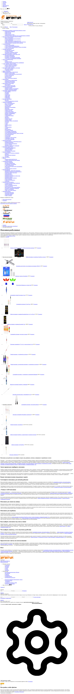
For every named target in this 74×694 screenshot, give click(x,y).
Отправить (24, 590)
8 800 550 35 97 (30, 22)
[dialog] (37, 644)
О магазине (7, 565)
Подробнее (30, 681)
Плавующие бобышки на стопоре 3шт (23, 285)
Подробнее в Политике (19, 691)
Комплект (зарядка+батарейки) (21, 276)
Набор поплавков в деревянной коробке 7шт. (16, 324)
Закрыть (2, 592)
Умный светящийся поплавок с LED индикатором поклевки (22, 247)
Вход (11, 26)
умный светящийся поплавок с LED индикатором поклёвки (49, 498)
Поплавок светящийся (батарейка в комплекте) (22, 414)
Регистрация (14, 26)
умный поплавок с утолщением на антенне (42, 463)
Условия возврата (8, 576)
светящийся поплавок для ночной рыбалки (25, 463)
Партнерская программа (10, 583)
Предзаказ (7, 566)
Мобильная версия (4, 562)
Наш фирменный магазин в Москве (12, 572)
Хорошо (2, 683)
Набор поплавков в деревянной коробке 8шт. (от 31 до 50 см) (22, 314)
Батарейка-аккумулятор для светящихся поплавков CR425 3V (28, 266)
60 (7, 236)
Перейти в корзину (13, 203)
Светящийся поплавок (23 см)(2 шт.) (23, 304)
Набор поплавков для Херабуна (18, 444)
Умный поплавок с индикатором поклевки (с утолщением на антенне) (24, 364)
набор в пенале (62, 526)
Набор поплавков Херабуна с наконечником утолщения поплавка (23, 434)
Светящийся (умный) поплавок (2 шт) (17, 295)
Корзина (6, 11)
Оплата (4, 3)
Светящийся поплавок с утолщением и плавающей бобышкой (25, 374)
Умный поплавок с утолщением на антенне (19, 354)
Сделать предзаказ (36, 597)
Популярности (10, 235)
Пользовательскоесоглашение (8, 581)
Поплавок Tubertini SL (14, 454)
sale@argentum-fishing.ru (5, 561)
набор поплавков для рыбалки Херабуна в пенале (21, 517)
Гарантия (7, 574)
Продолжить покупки (7, 199)
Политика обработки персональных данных (13, 579)
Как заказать (7, 573)
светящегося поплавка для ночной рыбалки (62, 487)
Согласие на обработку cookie (11, 582)
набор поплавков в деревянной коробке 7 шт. (27, 464)
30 (6, 236)
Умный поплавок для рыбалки (16, 424)
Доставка (4, 2)
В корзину (5, 200)
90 (8, 236)
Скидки (4, 4)
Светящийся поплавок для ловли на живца (18, 334)
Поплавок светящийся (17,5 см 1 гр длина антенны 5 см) (21, 344)
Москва (6, 26)
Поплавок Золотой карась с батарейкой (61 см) (22, 394)
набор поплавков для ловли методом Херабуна (31, 518)
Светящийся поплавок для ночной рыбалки (30, 404)
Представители (6, 5)
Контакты (5, 6)
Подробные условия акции (5, 598)
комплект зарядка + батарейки (6, 544)
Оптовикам (7, 575)
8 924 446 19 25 (30, 24)
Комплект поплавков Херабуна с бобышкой (18, 384)
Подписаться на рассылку (10, 577)
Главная (4, 1)
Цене (14, 235)
